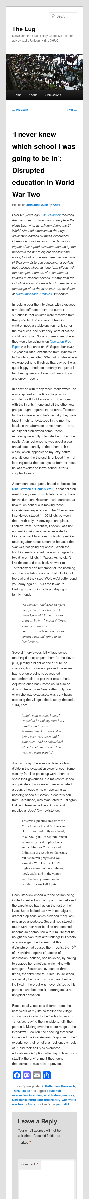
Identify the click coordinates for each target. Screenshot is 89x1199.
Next (72, 110)
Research (68, 1086)
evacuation (20, 1095)
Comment (29, 1164)
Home (17, 95)
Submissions (52, 95)
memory (68, 1095)
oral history (52, 1099)
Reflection (52, 1086)
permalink (63, 1104)
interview (35, 1095)
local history (52, 1095)
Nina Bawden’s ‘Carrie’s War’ (32, 488)
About (33, 95)
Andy (56, 204)
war (64, 1099)
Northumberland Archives (34, 293)
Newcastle (19, 1099)
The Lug (24, 28)
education (54, 1090)
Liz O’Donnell (51, 214)
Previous (20, 110)
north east (35, 1099)
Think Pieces (21, 1090)
